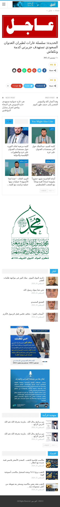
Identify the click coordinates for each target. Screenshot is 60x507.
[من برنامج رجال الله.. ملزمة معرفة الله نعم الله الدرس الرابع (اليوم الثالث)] (52, 425)
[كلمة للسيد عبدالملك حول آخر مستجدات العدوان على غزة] (43, 135)
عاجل (52, 129)
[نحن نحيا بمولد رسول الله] (52, 293)
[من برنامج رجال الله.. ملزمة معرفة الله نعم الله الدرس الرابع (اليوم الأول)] (52, 437)
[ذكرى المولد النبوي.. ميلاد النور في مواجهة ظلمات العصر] (52, 281)
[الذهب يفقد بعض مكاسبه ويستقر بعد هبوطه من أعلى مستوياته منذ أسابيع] (52, 487)
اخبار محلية (50, 161)
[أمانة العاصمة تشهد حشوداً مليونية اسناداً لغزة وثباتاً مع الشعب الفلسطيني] (43, 167)
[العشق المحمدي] (52, 305)
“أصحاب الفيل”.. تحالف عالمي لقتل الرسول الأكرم (23, 314)
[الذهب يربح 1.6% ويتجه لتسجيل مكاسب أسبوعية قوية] (52, 475)
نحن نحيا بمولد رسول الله (33, 290)
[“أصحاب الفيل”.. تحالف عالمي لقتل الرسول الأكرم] (52, 317)
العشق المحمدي (37, 302)
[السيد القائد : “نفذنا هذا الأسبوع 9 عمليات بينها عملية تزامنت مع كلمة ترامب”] (16, 167)
